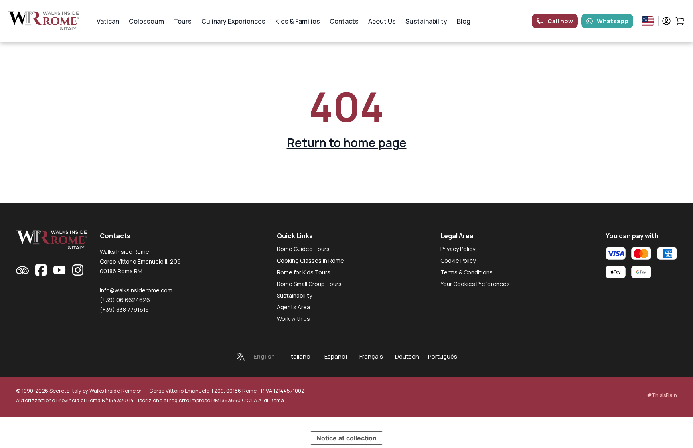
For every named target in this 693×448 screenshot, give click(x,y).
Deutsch (407, 356)
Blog (463, 21)
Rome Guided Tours (303, 249)
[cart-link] (680, 21)
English (264, 356)
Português (442, 356)
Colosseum (146, 21)
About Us (382, 21)
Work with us (293, 318)
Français (371, 356)
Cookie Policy (458, 260)
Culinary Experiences (233, 21)
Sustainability (426, 21)
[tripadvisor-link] (22, 270)
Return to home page (347, 142)
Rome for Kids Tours (303, 272)
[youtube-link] (59, 270)
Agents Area (293, 307)
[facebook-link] (40, 270)
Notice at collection (346, 438)
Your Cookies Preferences (475, 284)
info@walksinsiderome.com (136, 290)
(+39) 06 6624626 (125, 300)
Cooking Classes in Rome (310, 260)
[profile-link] (666, 21)
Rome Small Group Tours (309, 284)
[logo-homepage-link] (43, 21)
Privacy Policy (457, 249)
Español (335, 356)
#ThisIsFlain (662, 395)
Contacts (344, 21)
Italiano (300, 356)
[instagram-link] (77, 270)
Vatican (108, 21)
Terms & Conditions (466, 272)
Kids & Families (297, 21)
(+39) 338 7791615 (124, 309)
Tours (183, 21)
